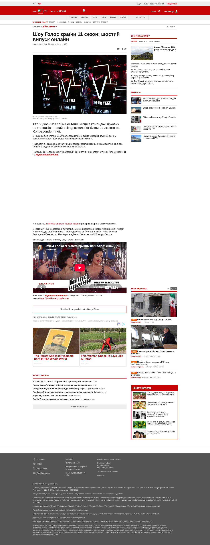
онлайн (51, 317)
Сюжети (135, 92)
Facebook (40, 459)
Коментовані (154, 41)
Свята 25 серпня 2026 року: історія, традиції (165, 48)
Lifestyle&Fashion (139, 35)
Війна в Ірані (49, 26)
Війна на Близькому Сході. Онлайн (159, 117)
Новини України (137, 367)
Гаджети (79, 22)
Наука (123, 17)
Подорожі (87, 22)
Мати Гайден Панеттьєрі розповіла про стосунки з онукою (65, 381)
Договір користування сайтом (108, 459)
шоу (44, 317)
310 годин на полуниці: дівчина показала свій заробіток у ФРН (160, 394)
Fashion (52, 22)
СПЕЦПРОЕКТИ (172, 3)
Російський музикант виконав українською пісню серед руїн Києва (70, 392)
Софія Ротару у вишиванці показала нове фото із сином (64, 399)
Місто (95, 17)
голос (63, 317)
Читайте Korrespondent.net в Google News (79, 309)
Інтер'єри (96, 22)
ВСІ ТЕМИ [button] (170, 27)
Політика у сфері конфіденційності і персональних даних (105, 465)
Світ (104, 17)
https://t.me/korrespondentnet (54, 298)
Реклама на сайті (72, 463)
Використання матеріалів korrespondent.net (76, 468)
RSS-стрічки (41, 469)
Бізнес (113, 17)
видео (39, 317)
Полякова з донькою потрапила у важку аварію (161, 432)
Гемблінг (104, 22)
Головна (73, 17)
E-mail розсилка (43, 473)
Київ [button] (34, 11)
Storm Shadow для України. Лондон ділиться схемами (159, 99)
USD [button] (52, 11)
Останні (134, 41)
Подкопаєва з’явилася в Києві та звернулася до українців (65, 385)
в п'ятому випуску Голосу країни (63, 223)
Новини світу (136, 322)
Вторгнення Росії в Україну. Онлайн (159, 108)
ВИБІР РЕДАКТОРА (139, 288)
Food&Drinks (62, 22)
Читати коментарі (79, 406)
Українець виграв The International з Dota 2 (57, 395)
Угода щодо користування (107, 471)
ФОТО (146, 3)
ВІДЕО (139, 3)
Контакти (69, 459)
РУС (34, 3)
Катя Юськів (42, 44)
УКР (39, 3)
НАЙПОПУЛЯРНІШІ (157, 3)
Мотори (71, 22)
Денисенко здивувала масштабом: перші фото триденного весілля (157, 414)
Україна (84, 17)
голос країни (72, 317)
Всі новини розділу (40, 22)
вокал (57, 317)
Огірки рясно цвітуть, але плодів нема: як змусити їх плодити (161, 423)
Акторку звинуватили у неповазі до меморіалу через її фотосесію (69, 388)
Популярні (143, 41)
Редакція (100, 475)
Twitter (39, 464)
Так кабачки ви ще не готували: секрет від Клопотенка (160, 403)
